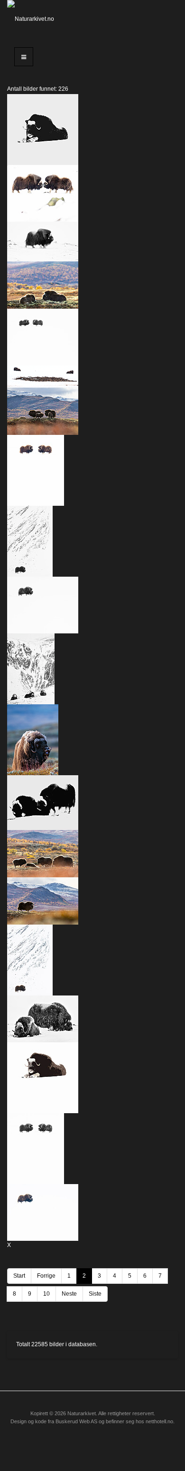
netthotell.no (159, 1421)
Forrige (46, 1275)
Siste (95, 1293)
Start (19, 1275)
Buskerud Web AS (76, 1421)
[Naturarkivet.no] (31, 19)
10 (46, 1293)
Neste (69, 1293)
